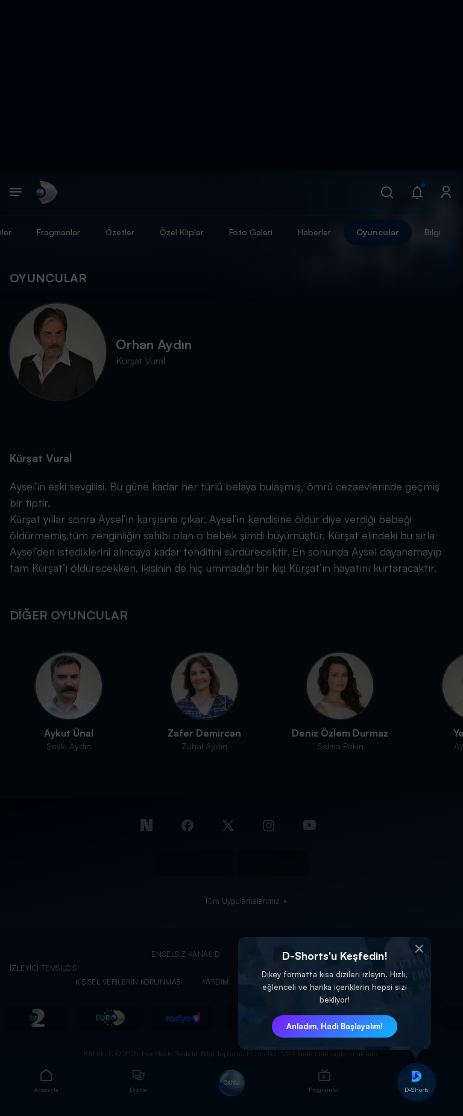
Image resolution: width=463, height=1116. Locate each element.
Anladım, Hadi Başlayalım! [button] (334, 1026)
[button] (419, 949)
